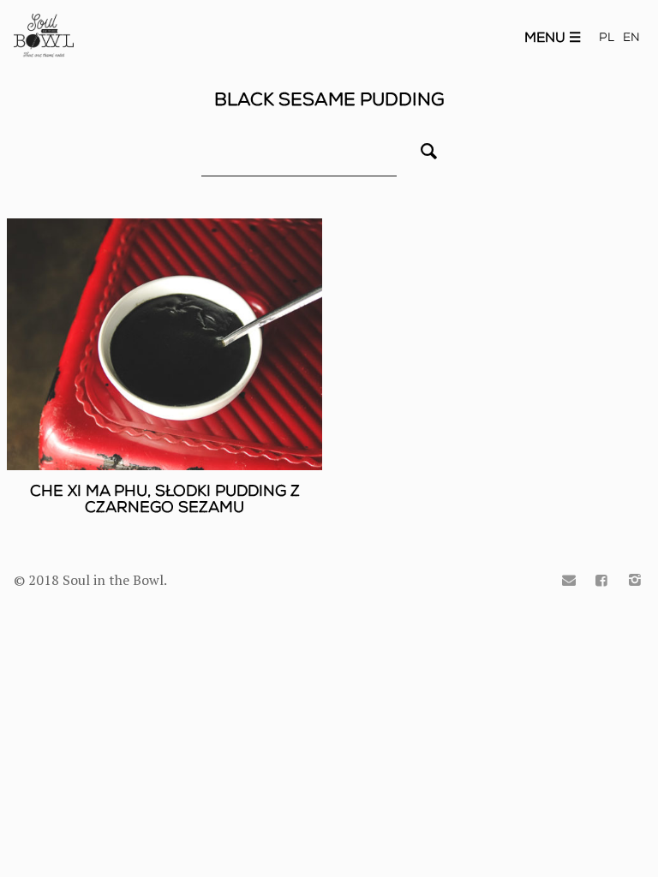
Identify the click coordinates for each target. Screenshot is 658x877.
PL (606, 37)
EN (631, 37)
